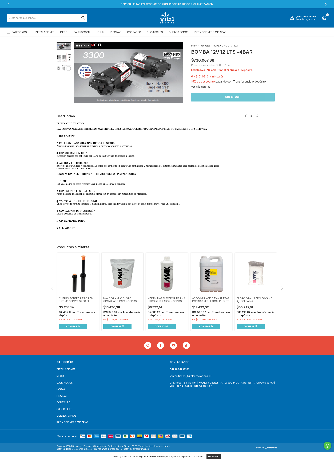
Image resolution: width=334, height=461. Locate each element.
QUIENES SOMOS (179, 32)
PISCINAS (115, 32)
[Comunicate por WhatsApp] (327, 446)
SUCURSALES (155, 32)
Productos (205, 45)
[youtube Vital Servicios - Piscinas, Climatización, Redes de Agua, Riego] (173, 345)
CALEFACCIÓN (81, 32)
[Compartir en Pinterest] (257, 116)
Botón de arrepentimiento (136, 449)
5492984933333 (179, 369)
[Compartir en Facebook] (246, 116)
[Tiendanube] (266, 448)
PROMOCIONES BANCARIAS (210, 32)
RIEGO (63, 32)
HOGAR (100, 32)
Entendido (213, 456)
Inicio (194, 45)
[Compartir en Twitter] (251, 116)
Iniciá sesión (309, 16)
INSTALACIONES (44, 32)
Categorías (19, 32)
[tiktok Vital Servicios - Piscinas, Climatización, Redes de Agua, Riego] (186, 345)
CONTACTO (134, 32)
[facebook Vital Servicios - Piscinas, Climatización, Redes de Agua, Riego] (160, 345)
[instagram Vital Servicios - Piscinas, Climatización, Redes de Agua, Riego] (147, 345)
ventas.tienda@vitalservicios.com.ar (190, 376)
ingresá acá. (114, 449)
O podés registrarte (305, 19)
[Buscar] (83, 18)
